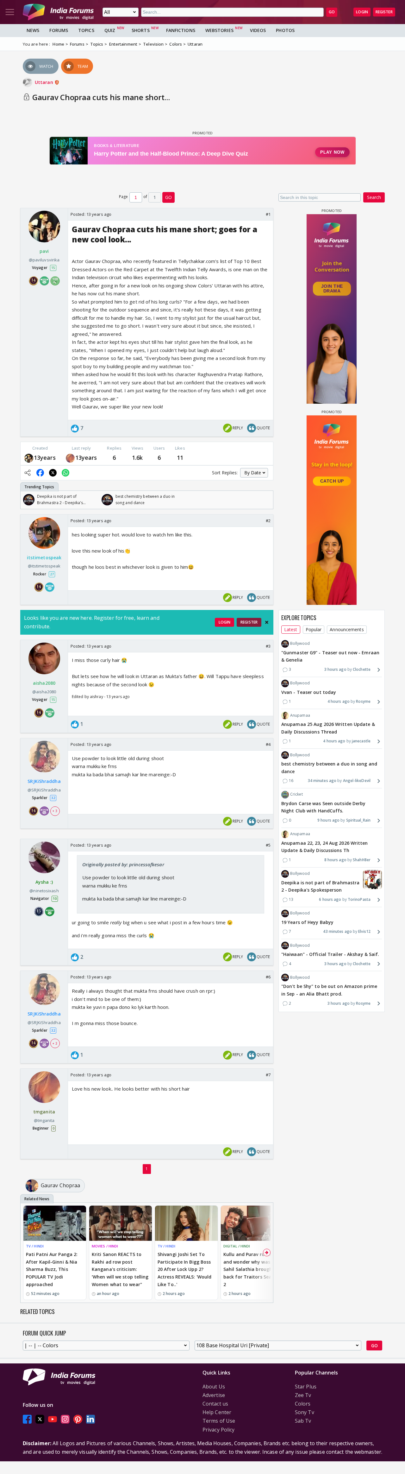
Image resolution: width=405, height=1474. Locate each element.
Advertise (213, 1395)
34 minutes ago (322, 781)
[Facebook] (27, 1419)
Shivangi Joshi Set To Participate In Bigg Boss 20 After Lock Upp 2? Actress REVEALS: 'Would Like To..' (184, 1269)
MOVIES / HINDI (105, 1246)
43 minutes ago (337, 931)
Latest (290, 629)
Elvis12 (364, 931)
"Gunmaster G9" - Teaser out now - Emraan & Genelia (330, 656)
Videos (258, 30)
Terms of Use (218, 1420)
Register (384, 12)
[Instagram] (65, 1419)
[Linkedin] (90, 1419)
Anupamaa (300, 715)
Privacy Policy (218, 1429)
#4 (268, 744)
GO (332, 12)
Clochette (362, 669)
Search (374, 197)
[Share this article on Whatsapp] (65, 472)
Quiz (109, 30)
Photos (285, 30)
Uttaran (44, 82)
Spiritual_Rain (358, 820)
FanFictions (180, 30)
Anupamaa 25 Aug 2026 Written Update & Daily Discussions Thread (328, 728)
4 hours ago (338, 701)
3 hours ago (335, 669)
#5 (268, 845)
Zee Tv (303, 1395)
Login (362, 12)
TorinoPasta (359, 899)
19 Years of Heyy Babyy (307, 922)
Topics (86, 30)
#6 (268, 977)
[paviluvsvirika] (28, 458)
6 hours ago (330, 899)
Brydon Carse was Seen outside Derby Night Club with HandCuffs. (323, 807)
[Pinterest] (77, 1419)
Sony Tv (304, 1412)
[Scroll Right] (267, 499)
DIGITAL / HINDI (236, 1246)
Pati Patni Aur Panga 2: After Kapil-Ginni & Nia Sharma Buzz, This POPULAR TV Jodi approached (52, 1269)
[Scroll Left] (27, 499)
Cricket (296, 794)
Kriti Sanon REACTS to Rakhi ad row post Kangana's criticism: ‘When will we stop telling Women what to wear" (120, 1269)
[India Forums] (58, 12)
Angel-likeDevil (357, 781)
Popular (314, 629)
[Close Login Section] (267, 622)
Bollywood (300, 643)
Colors (303, 1403)
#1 (268, 214)
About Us (213, 1386)
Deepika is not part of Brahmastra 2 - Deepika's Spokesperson (320, 886)
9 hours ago (328, 820)
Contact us (215, 1403)
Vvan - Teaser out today (308, 692)
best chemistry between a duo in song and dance (329, 767)
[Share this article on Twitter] (52, 472)
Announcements (347, 629)
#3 (268, 646)
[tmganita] (70, 458)
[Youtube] (52, 1419)
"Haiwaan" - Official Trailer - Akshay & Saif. (330, 954)
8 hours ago (335, 860)
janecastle (361, 741)
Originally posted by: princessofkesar (123, 864)
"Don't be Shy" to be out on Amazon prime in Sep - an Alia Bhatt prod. (329, 990)
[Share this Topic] (27, 472)
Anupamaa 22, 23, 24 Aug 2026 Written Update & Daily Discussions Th (324, 847)
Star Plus (305, 1386)
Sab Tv (303, 1420)
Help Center (216, 1412)
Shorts (141, 30)
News (33, 30)
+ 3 (55, 810)
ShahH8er (362, 860)
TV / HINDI (35, 1246)
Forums (58, 30)
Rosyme (363, 701)
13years (45, 457)
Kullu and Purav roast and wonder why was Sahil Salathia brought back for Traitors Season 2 (251, 1269)
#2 (268, 520)
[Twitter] (39, 1419)
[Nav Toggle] (10, 12)
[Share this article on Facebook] (40, 472)
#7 (268, 1075)
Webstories (219, 30)
